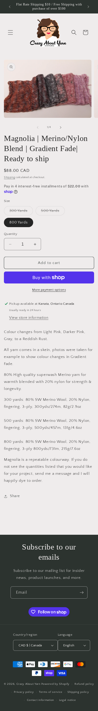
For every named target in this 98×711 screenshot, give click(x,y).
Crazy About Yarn (28, 684)
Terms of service (50, 692)
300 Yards (21, 211)
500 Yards (53, 211)
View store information (28, 318)
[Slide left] (37, 127)
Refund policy (84, 684)
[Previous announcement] (9, 6)
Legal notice (67, 700)
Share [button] (15, 496)
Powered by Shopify (55, 684)
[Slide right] (60, 127)
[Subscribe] (81, 592)
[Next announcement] (88, 6)
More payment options (49, 290)
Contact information (40, 700)
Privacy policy (24, 692)
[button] (10, 32)
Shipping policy (78, 692)
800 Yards (18, 222)
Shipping (9, 177)
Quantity (10, 234)
